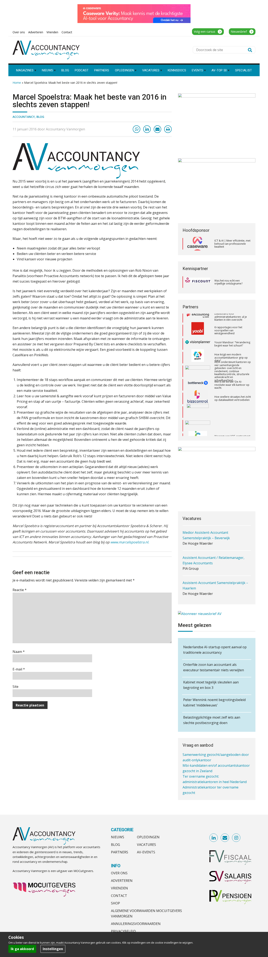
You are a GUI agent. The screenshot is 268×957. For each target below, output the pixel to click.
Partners (119, 852)
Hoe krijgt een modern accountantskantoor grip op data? (231, 346)
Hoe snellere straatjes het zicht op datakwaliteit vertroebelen (232, 387)
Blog (40, 117)
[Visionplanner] (197, 332)
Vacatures (146, 844)
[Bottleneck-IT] (197, 373)
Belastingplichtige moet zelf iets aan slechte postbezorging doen (211, 720)
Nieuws (117, 837)
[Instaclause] (197, 428)
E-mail (19, 669)
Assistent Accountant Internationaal (211, 583)
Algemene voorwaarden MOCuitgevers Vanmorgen (146, 913)
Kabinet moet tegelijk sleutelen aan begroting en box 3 (211, 685)
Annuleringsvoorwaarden (136, 923)
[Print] (168, 129)
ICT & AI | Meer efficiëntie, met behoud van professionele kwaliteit (232, 243)
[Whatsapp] (136, 129)
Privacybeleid (123, 931)
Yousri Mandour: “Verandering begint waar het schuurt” (232, 332)
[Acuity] (197, 346)
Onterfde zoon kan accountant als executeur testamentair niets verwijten (213, 667)
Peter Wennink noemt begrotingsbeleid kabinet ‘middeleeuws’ (214, 702)
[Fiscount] (197, 282)
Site (15, 686)
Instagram (236, 838)
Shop (115, 903)
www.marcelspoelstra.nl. (129, 542)
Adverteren (122, 880)
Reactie (20, 590)
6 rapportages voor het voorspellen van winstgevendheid (228, 319)
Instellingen (53, 949)
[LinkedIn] (147, 129)
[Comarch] (198, 400)
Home (17, 83)
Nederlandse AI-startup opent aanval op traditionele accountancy (215, 650)
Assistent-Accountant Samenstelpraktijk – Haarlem (215, 561)
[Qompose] (197, 414)
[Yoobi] (197, 319)
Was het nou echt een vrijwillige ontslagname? (228, 282)
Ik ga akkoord (22, 949)
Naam (19, 651)
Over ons (119, 873)
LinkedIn (214, 838)
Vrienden (119, 888)
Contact (119, 895)
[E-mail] (157, 129)
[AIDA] (197, 360)
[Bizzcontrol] (197, 387)
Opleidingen (148, 837)
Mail (225, 838)
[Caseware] (197, 243)
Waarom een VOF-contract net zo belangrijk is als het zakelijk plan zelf (232, 428)
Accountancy (24, 117)
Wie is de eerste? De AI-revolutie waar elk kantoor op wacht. (231, 373)
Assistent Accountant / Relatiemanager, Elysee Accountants (213, 536)
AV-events (146, 852)
